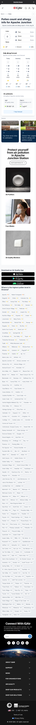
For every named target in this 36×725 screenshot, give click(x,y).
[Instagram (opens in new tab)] (22, 642)
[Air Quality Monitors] (18, 243)
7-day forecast (18, 111)
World (2, 14)
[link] (26, 8)
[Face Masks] (18, 211)
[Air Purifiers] (18, 180)
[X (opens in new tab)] (13, 642)
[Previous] (2, 2)
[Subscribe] (30, 636)
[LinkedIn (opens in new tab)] (27, 642)
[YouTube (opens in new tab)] (18, 642)
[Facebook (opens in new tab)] (8, 642)
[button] (10, 103)
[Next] (33, 2)
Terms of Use (18, 715)
